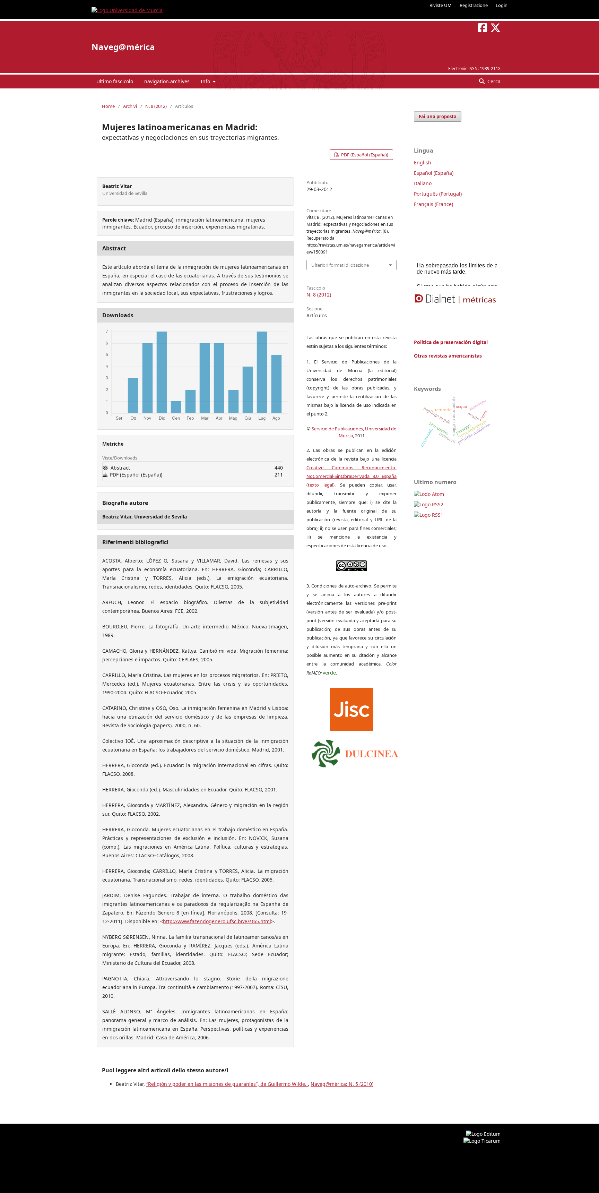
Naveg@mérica (123, 46)
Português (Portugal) (438, 193)
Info (206, 81)
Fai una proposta (438, 116)
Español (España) (433, 173)
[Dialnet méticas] (455, 299)
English (422, 162)
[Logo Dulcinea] (354, 752)
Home (108, 106)
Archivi (130, 106)
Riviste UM (440, 5)
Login (501, 5)
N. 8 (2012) (156, 106)
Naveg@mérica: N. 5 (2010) (342, 1084)
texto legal (320, 485)
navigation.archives (167, 81)
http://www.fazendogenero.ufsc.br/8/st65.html (217, 921)
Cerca (493, 81)
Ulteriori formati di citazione (340, 265)
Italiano (423, 183)
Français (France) (433, 204)
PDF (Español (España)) (364, 155)
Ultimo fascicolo (114, 81)
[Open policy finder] (352, 708)
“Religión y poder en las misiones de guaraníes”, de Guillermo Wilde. (227, 1084)
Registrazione (474, 5)
